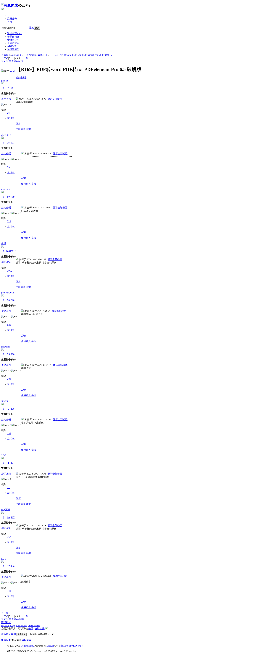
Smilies (36, 625)
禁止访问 (6, 262)
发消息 (10, 118)
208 (12, 354)
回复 (21, 61)
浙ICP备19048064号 (70, 645)
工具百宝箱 (13, 43)
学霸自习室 (13, 36)
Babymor (5, 346)
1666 (8, 251)
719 (12, 196)
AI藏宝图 (12, 46)
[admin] (2, 71)
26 (12, 88)
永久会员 (6, 153)
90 (8, 517)
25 (8, 354)
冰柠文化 (6, 135)
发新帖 (15, 61)
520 (12, 300)
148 (12, 566)
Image (12, 625)
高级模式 (6, 622)
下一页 (24, 58)
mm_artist (6, 189)
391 (12, 142)
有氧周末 (6, 55)
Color (6, 625)
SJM (3, 455)
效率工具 (42, 55)
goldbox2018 (7, 292)
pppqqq (4, 80)
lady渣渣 (5, 509)
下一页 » (5, 613)
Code (30, 625)
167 (12, 517)
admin (13, 71)
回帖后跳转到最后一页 (42, 634)
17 (12, 463)
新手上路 (6, 99)
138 (12, 408)
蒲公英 (4, 401)
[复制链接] (21, 77)
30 (8, 300)
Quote (24, 625)
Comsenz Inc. (27, 645)
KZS (3, 558)
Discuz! (50, 645)
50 (8, 196)
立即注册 (40, 628)
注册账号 (12, 18)
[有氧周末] (9, 5)
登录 (9, 22)
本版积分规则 (8, 634)
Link (18, 625)
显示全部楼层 (55, 99)
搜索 (31, 27)
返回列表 (6, 61)
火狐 (3, 243)
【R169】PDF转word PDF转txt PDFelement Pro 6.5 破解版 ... (80, 55)
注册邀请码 (13, 49)
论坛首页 (14, 33)
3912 (13, 251)
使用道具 (20, 129)
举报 (28, 129)
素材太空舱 (13, 40)
